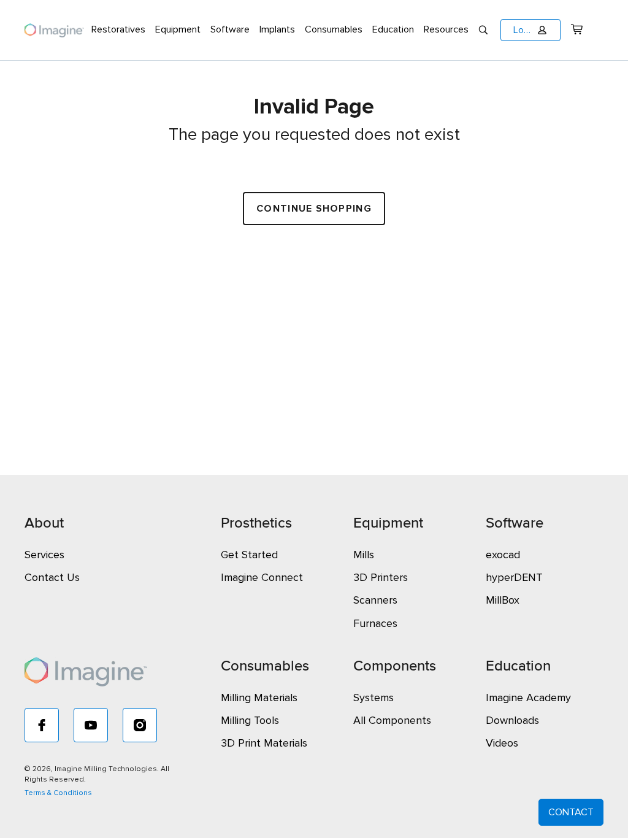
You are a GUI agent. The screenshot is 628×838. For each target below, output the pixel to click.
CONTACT (571, 812)
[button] (530, 30)
